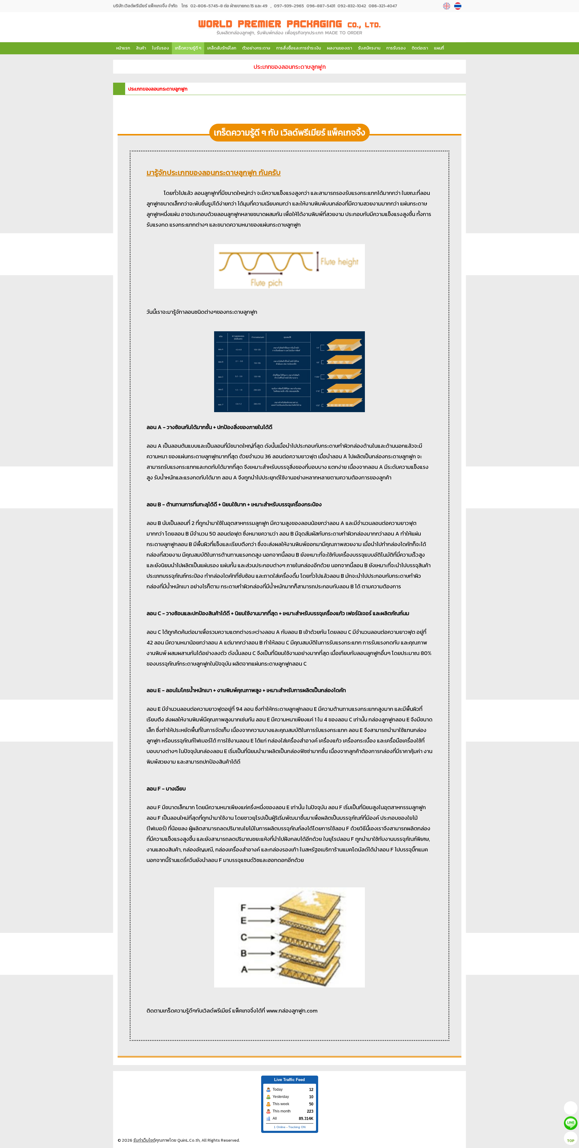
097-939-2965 (289, 6)
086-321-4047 (382, 6)
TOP (570, 1140)
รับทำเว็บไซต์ (144, 1140)
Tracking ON (296, 1127)
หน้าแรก (123, 48)
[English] (447, 6)
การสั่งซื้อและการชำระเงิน (298, 48)
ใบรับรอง (160, 48)
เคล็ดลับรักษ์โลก (221, 48)
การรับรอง (396, 48)
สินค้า (141, 48)
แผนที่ (439, 48)
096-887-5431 (320, 6)
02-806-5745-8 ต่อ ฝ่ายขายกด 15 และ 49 (228, 6)
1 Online (280, 1127)
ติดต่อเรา (420, 48)
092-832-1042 (351, 6)
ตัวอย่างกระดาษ (256, 48)
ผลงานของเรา (339, 48)
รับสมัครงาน (369, 48)
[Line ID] (289, 293)
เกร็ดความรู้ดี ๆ (188, 48)
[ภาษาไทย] (458, 6)
